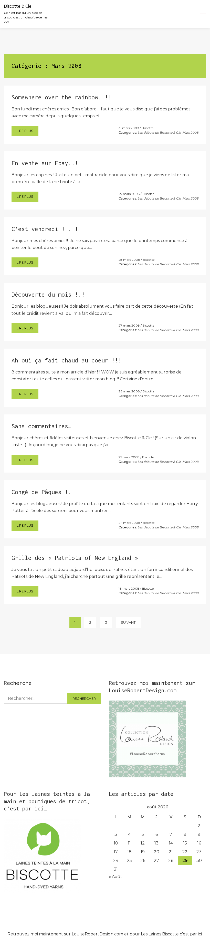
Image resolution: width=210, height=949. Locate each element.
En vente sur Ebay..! (45, 163)
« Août (115, 876)
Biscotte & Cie (18, 6)
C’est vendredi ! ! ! (45, 228)
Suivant (128, 622)
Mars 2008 (190, 132)
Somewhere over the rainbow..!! (61, 97)
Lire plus (25, 131)
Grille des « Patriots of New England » (75, 557)
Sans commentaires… (41, 426)
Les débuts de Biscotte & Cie (159, 132)
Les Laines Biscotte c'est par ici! (172, 934)
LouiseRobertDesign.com (97, 934)
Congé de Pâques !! (41, 491)
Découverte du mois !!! (48, 294)
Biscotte (147, 128)
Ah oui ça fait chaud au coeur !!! (66, 360)
